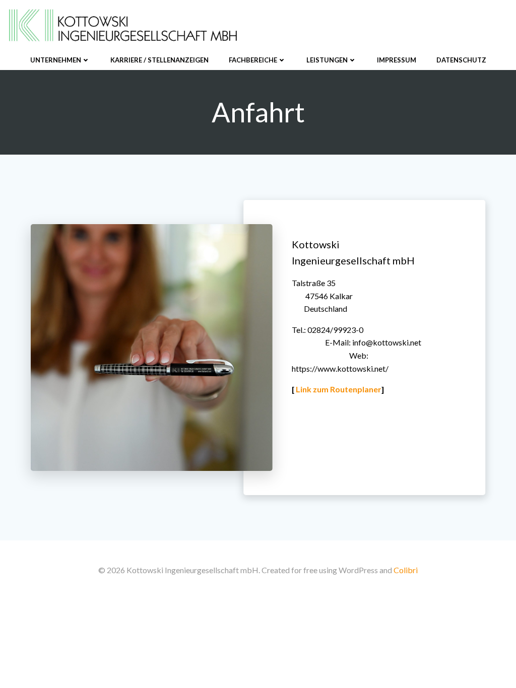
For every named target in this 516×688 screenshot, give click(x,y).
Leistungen (327, 60)
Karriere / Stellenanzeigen (159, 60)
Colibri (406, 570)
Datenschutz (461, 60)
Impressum (396, 60)
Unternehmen (55, 60)
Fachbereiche (253, 60)
